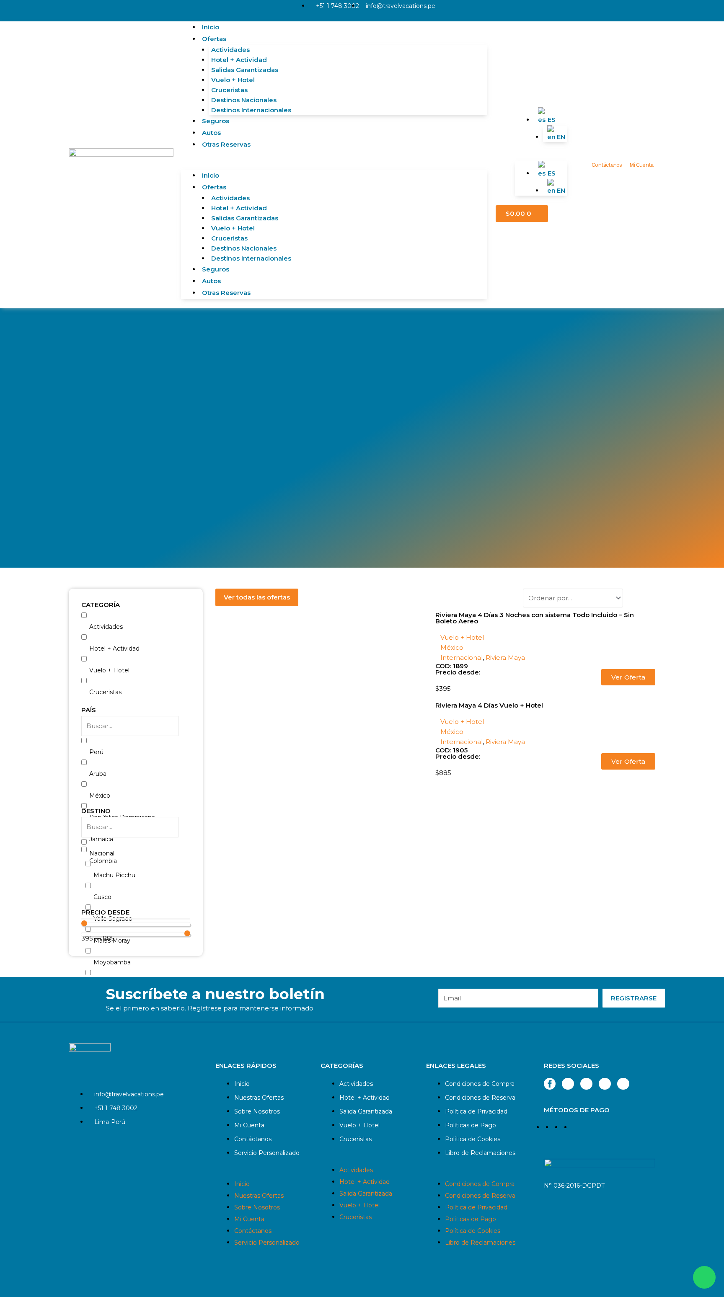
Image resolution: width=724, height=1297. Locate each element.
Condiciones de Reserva (480, 1097)
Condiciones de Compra (480, 1084)
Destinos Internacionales (251, 110)
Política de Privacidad (476, 1111)
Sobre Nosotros (257, 1111)
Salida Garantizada (365, 1111)
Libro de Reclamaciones (480, 1153)
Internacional (461, 657)
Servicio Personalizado (267, 1153)
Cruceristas (229, 90)
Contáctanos (607, 165)
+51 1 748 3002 (337, 6)
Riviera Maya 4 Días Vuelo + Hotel (489, 705)
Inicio (210, 27)
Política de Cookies (472, 1139)
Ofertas (214, 39)
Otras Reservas (226, 144)
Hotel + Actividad (239, 60)
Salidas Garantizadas (244, 70)
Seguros (215, 121)
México (451, 647)
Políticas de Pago (470, 1125)
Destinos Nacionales (244, 100)
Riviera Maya (505, 657)
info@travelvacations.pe (400, 6)
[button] (334, 165)
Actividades (230, 50)
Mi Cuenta (641, 165)
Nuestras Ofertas (259, 1097)
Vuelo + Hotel (233, 80)
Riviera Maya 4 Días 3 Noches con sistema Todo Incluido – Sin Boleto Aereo (534, 618)
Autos (211, 133)
